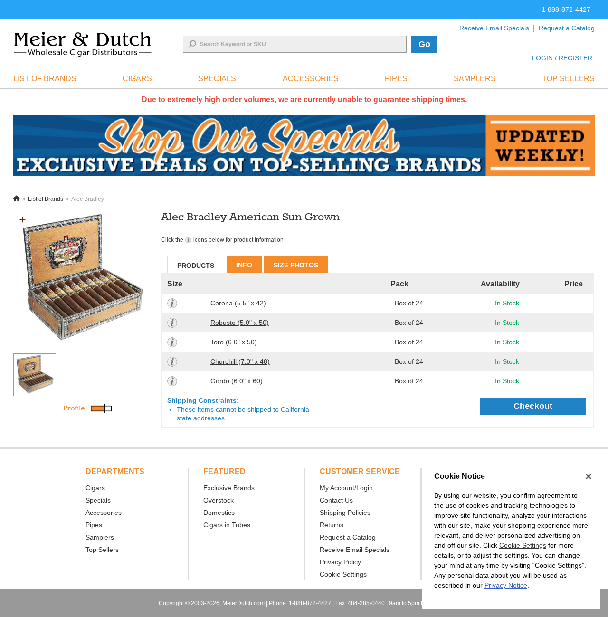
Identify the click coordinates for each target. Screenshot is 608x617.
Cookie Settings (522, 545)
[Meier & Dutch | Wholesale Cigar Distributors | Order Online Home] (82, 44)
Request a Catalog (567, 28)
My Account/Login (346, 488)
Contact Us (336, 500)
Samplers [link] (475, 79)
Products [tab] (195, 265)
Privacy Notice (505, 585)
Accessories (104, 512)
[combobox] (295, 44)
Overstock (218, 500)
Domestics (219, 512)
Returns (331, 525)
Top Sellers (102, 549)
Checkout (532, 406)
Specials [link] (217, 79)
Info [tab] (244, 265)
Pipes (94, 525)
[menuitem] (44, 78)
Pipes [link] (396, 79)
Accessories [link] (311, 79)
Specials (98, 500)
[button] (22, 220)
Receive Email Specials (494, 28)
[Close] (588, 476)
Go (424, 44)
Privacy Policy (340, 562)
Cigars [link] (137, 79)
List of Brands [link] (44, 79)
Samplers (100, 537)
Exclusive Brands (229, 488)
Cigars (95, 488)
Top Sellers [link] (568, 79)
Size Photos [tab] (296, 265)
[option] (81, 278)
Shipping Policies (345, 512)
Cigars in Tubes (226, 525)
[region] (511, 535)
